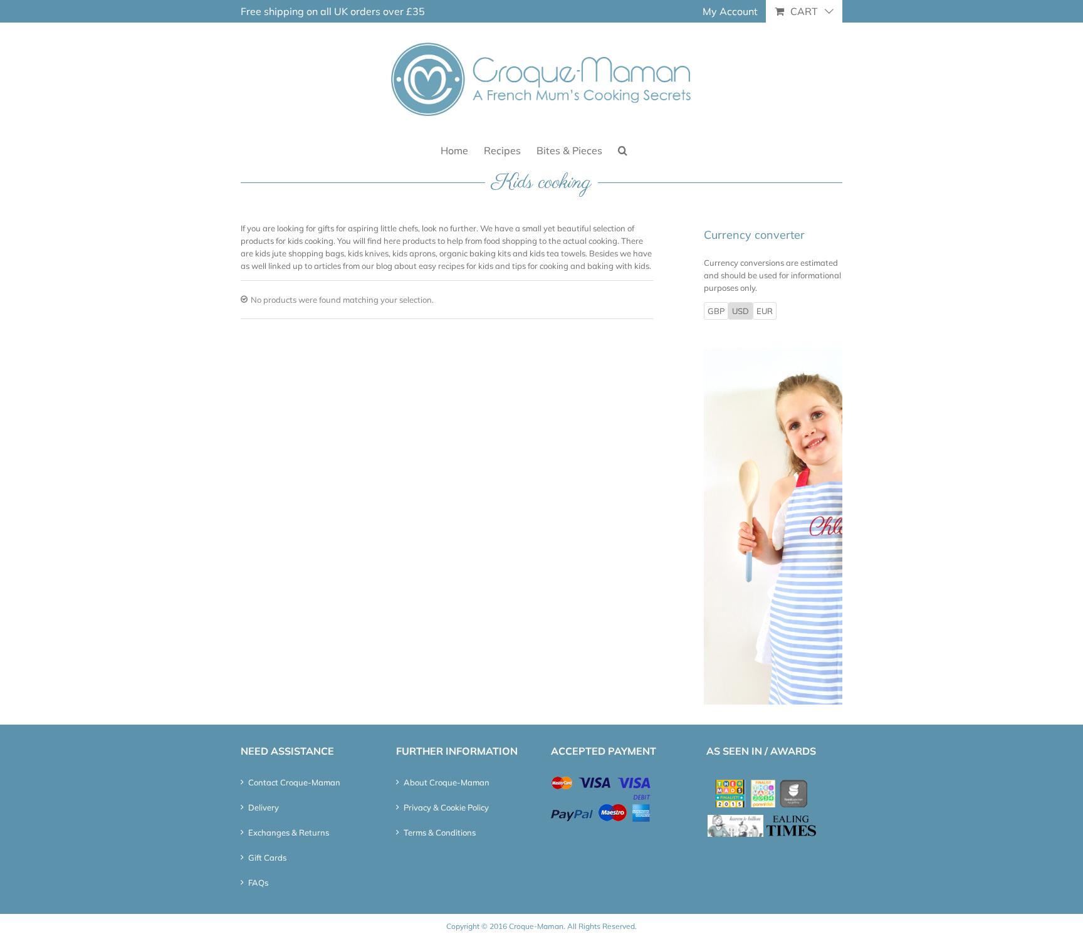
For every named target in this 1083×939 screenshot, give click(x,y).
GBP (716, 311)
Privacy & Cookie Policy (446, 807)
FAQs (258, 883)
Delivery (263, 807)
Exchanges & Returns (288, 832)
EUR (764, 311)
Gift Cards (267, 857)
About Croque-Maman (446, 782)
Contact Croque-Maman (294, 782)
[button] (622, 149)
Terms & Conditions (440, 832)
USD (740, 311)
